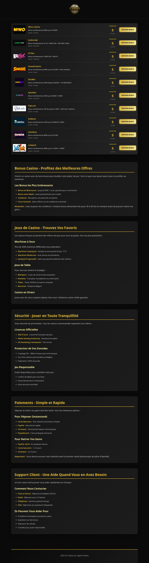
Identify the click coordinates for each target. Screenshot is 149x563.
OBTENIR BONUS (127, 30)
